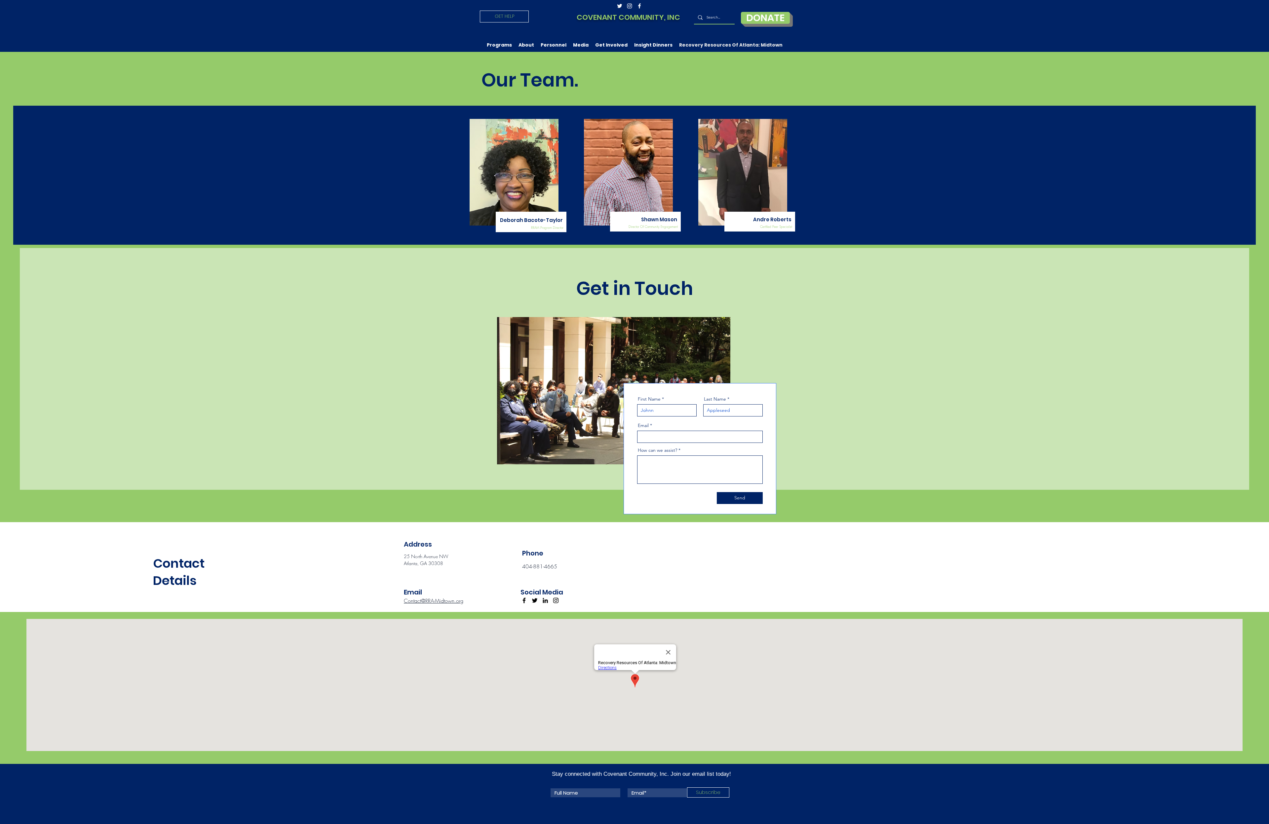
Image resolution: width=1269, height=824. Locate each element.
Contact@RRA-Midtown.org (433, 600)
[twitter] (619, 6)
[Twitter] (534, 600)
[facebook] (639, 6)
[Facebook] (524, 600)
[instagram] (629, 6)
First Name (649, 399)
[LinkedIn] (545, 600)
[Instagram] (555, 600)
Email (643, 425)
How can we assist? (657, 450)
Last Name (715, 399)
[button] (499, 45)
